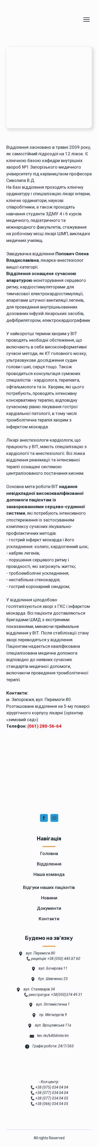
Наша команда (49, 874)
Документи (49, 908)
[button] (44, 818)
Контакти (49, 918)
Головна (49, 853)
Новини (49, 897)
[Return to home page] (40, 20)
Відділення (49, 863)
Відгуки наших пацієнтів (49, 887)
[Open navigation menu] (86, 19)
